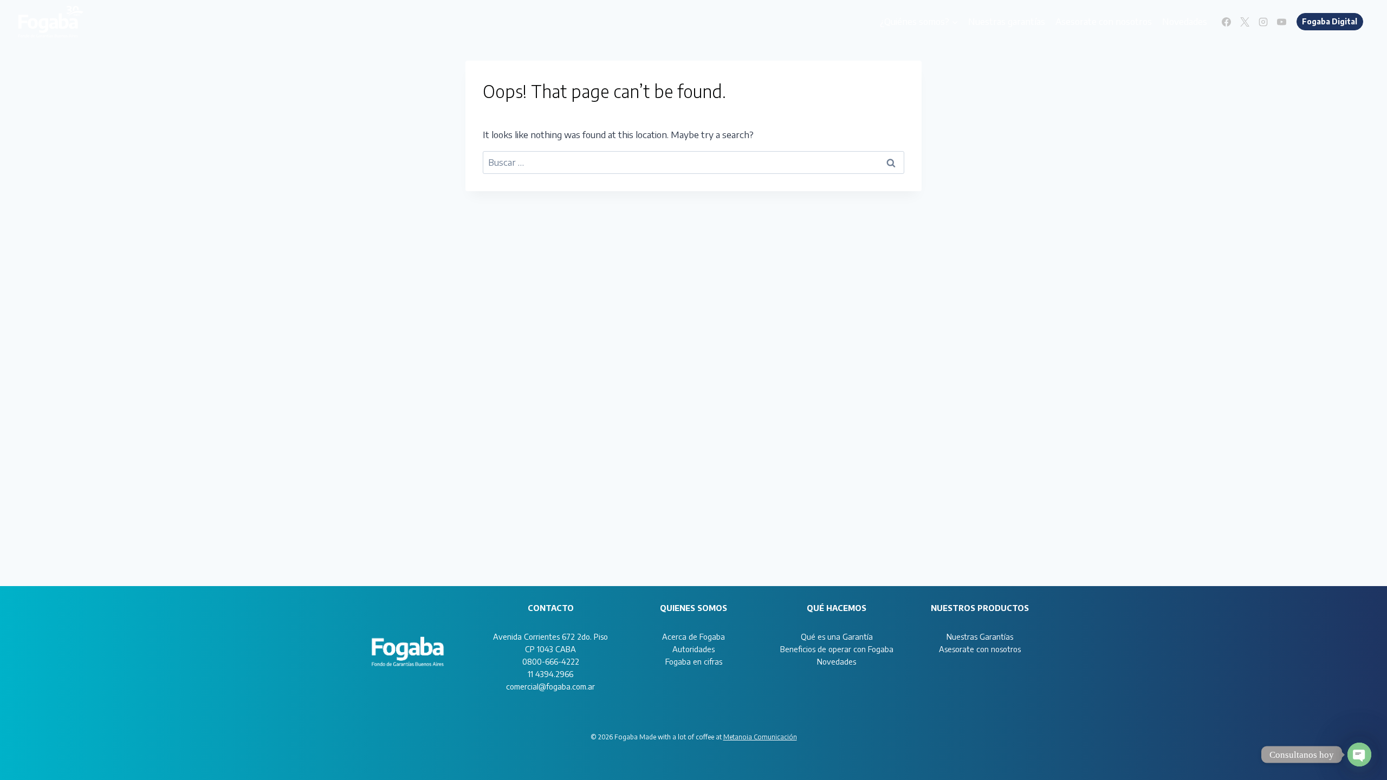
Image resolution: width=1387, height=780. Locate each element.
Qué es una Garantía (837, 636)
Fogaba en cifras (693, 661)
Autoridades (693, 649)
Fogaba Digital (1329, 21)
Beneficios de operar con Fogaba (836, 649)
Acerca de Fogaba (693, 636)
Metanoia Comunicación (760, 737)
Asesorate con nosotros (1103, 21)
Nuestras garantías (1006, 21)
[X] (1245, 21)
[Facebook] (1226, 21)
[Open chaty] (1359, 754)
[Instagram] (1263, 21)
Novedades (1184, 21)
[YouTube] (1282, 21)
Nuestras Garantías (980, 636)
